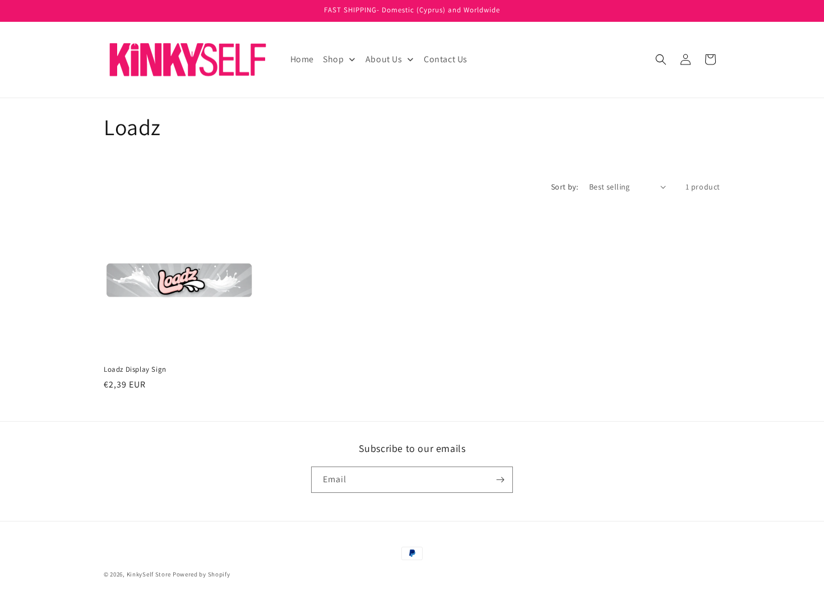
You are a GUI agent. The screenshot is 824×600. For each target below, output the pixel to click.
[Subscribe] (500, 480)
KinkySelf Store (149, 574)
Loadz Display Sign (135, 369)
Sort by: (564, 187)
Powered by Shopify (201, 574)
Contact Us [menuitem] (445, 59)
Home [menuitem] (302, 59)
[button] (661, 59)
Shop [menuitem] (333, 59)
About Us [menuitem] (383, 59)
